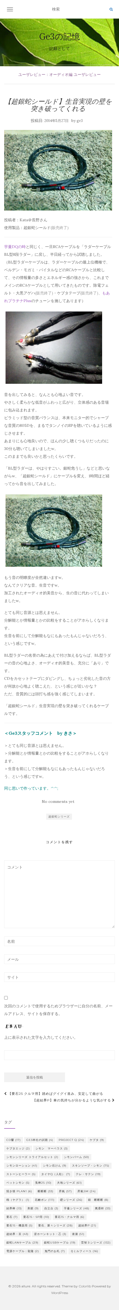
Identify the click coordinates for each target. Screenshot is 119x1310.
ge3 (80, 120)
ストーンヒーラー (21, 1174)
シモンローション (21, 1165)
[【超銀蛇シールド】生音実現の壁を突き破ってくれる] (58, 170)
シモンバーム (76, 1157)
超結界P (87, 1225)
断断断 (45, 1191)
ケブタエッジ (18, 1148)
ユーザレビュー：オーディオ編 (45, 74)
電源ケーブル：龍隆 (22, 1251)
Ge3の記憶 (59, 36)
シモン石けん (54, 1165)
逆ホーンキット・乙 (50, 1234)
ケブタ (97, 1140)
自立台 (51, 1208)
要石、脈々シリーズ (55, 1225)
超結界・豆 (17, 1234)
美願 (33, 1208)
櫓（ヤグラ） (17, 1200)
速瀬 (78, 1234)
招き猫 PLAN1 (19, 1191)
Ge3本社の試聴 (39, 1140)
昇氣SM (86, 1191)
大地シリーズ (69, 1182)
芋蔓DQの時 (15, 246)
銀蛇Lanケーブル (22, 1242)
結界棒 (14, 1208)
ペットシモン (18, 1182)
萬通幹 (103, 1208)
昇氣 (65, 1191)
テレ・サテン (88, 1174)
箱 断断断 (98, 1200)
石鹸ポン (45, 1200)
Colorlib (85, 1286)
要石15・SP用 (36, 1217)
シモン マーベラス (51, 1148)
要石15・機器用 (19, 1225)
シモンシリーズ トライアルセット (32, 1157)
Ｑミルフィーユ (84, 1251)
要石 (12, 1217)
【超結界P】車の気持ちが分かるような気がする (72, 1100)
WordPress (59, 1293)
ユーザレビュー (87, 74)
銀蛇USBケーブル (60, 1242)
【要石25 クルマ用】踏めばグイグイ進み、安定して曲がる (55, 1093)
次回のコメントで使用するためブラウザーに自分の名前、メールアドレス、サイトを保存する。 (58, 1009)
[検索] (111, 9)
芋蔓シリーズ (76, 1208)
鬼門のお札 (55, 1251)
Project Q (71, 1140)
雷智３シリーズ (96, 1242)
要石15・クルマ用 (69, 1217)
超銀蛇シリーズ (59, 816)
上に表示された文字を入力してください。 (41, 1037)
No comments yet (58, 801)
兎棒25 (43, 1182)
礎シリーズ (71, 1200)
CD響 (13, 1140)
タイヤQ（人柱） (55, 1174)
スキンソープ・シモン (90, 1165)
